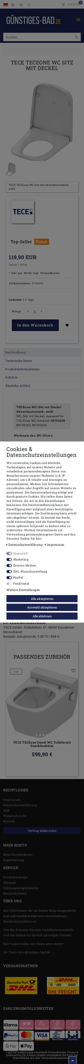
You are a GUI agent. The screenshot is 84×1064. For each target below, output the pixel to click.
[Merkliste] (28, 4)
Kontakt (9, 821)
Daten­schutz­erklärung (20, 805)
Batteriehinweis (15, 893)
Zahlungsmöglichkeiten (21, 888)
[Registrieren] (21, 4)
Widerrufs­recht (14, 816)
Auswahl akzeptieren (42, 607)
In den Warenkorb (35, 325)
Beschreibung (15, 352)
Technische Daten (18, 361)
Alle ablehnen (42, 616)
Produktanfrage (15, 877)
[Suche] (76, 37)
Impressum (12, 800)
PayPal (18, 577)
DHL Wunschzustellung (30, 571)
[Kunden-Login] (12, 4)
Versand (9, 882)
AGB (6, 810)
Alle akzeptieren (42, 598)
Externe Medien (24, 565)
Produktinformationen (22, 369)
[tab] (42, 352)
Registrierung (13, 860)
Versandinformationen (56, 1057)
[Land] (6, 4)
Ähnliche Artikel (17, 386)
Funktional (21, 583)
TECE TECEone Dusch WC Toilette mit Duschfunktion (42, 744)
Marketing (20, 559)
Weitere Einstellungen (23, 590)
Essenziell (20, 553)
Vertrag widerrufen (42, 831)
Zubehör (11, 377)
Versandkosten (49, 273)
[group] (42, 702)
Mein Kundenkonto (18, 854)
